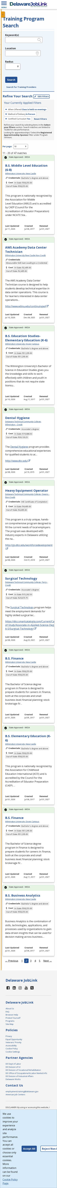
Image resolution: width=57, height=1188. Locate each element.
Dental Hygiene (17, 418)
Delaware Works (13, 1079)
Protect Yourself (13, 1018)
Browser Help (12, 1014)
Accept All (29, 1148)
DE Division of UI (13, 1067)
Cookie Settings (13, 1051)
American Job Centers (15, 1094)
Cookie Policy (12, 1048)
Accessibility (11, 1045)
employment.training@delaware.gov (22, 1091)
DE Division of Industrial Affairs (19, 1076)
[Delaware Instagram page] (20, 987)
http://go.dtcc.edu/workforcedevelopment (28, 545)
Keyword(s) (12, 35)
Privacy (9, 1036)
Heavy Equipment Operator (26, 490)
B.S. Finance (14, 658)
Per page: (7, 146)
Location (10, 48)
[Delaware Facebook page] (8, 987)
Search (11, 79)
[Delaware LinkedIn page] (14, 987)
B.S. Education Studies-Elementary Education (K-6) (26, 338)
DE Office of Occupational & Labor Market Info (26, 1073)
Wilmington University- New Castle (20, 173)
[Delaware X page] (32, 987)
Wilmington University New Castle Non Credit (25, 255)
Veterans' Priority (13, 1042)
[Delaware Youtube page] (26, 987)
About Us (10, 1008)
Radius (9, 61)
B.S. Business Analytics (22, 895)
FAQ (7, 1011)
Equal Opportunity (14, 1039)
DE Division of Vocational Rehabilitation (23, 1070)
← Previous (11, 960)
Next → (47, 960)
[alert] (28, 158)
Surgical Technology (21, 578)
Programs (10, 1021)
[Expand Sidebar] (3, 14)
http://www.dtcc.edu (16, 460)
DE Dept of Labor (13, 1063)
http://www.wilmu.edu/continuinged (25, 306)
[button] (4, 4)
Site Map (10, 1024)
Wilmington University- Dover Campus (22, 344)
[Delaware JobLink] (28, 4)
